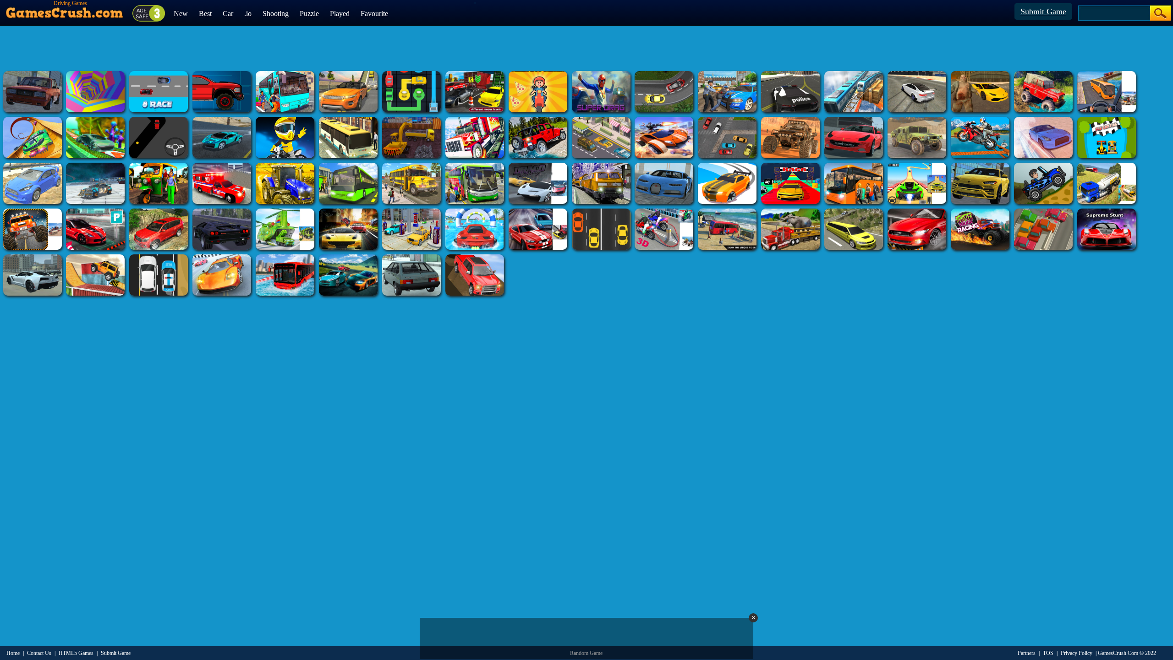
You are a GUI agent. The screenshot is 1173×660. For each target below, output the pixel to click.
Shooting (276, 13)
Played (340, 13)
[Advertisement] (586, 48)
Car (228, 13)
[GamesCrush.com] (65, 10)
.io (248, 13)
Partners (1027, 653)
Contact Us (39, 653)
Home (13, 653)
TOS (1048, 653)
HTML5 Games (76, 653)
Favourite (374, 13)
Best (205, 13)
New (181, 13)
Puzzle (309, 13)
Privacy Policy (1076, 653)
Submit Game (1043, 11)
